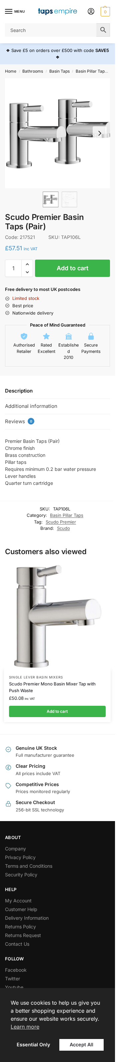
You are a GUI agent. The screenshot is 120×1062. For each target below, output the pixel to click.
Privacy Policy (20, 857)
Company (15, 848)
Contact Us (17, 944)
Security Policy (21, 874)
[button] (104, 11)
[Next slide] (100, 133)
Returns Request (23, 935)
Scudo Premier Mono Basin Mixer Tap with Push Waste (52, 687)
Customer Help (21, 909)
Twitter (12, 978)
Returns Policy (20, 926)
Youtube (14, 987)
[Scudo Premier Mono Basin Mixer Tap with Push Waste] (57, 616)
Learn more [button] (25, 1026)
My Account (18, 900)
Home (10, 71)
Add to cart (72, 268)
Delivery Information (27, 918)
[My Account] (91, 11)
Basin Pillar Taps (91, 71)
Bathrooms (32, 71)
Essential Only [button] (33, 1044)
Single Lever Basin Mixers (36, 677)
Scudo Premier (61, 522)
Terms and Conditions (28, 866)
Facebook (16, 970)
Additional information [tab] (31, 406)
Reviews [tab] (18, 421)
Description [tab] (19, 391)
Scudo (63, 528)
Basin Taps (59, 71)
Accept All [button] (81, 1044)
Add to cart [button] (57, 711)
